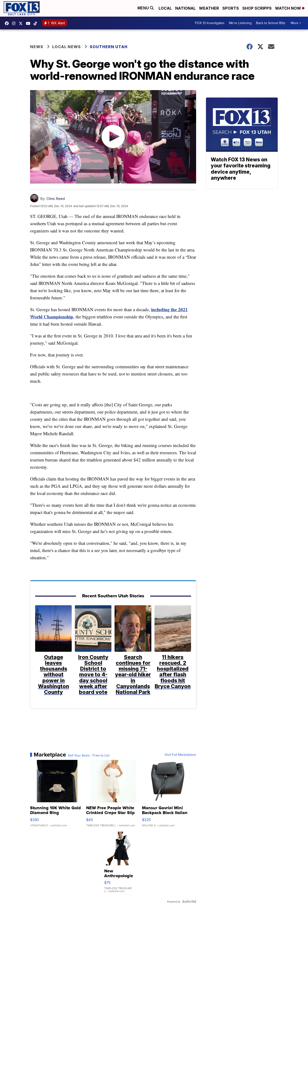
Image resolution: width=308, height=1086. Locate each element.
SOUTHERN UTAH (109, 46)
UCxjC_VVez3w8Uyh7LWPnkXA (29, 23)
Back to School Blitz (270, 22)
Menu (143, 8)
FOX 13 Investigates (210, 22)
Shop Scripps (257, 8)
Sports (230, 8)
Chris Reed (55, 198)
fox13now (15, 23)
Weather (209, 8)
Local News (66, 46)
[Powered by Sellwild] (189, 901)
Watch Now (288, 8)
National (185, 8)
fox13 (22, 23)
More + (296, 22)
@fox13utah (36, 23)
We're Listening (240, 22)
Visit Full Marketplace (180, 754)
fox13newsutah (8, 23)
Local (165, 8)
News (36, 46)
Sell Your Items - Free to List (88, 755)
